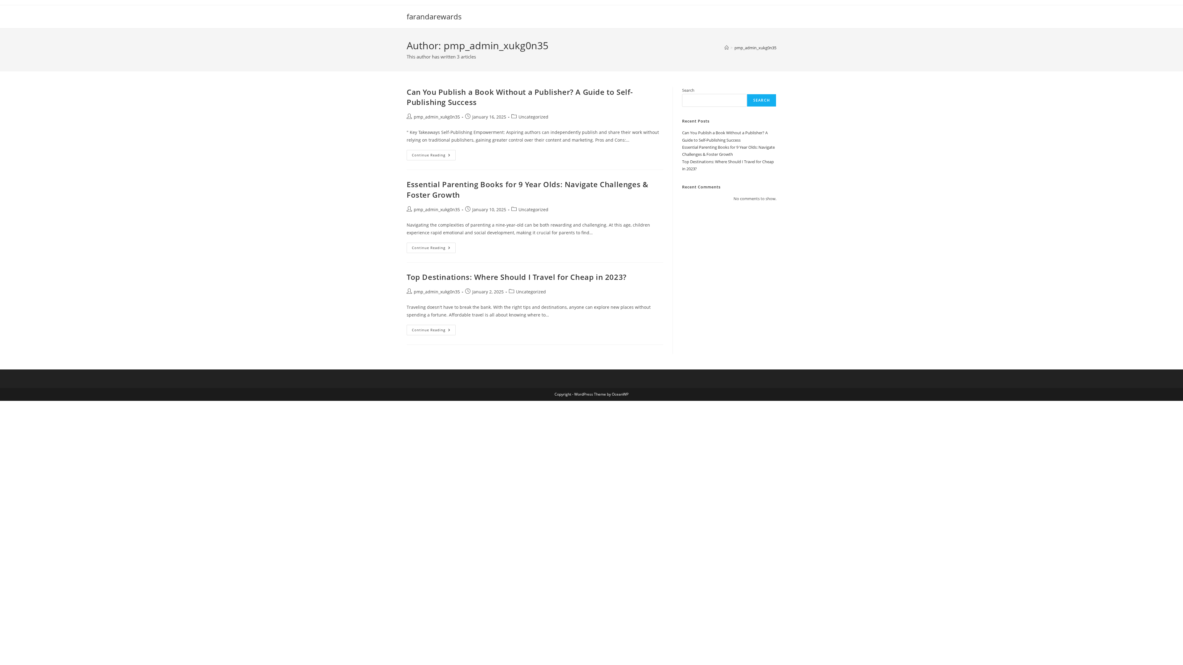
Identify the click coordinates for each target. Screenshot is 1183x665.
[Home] (727, 47)
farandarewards (434, 16)
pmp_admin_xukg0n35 (755, 47)
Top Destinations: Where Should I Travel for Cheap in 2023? (517, 277)
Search (688, 90)
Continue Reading (434, 156)
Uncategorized (533, 117)
